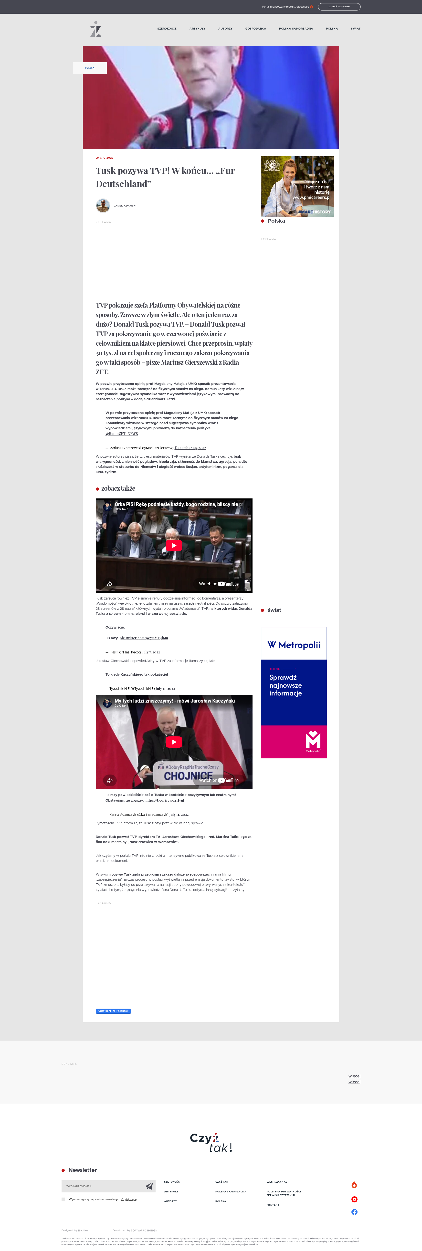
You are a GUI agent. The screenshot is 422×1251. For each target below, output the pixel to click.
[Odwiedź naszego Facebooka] (354, 1211)
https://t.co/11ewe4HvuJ (165, 800)
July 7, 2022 (151, 652)
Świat (356, 28)
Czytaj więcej (129, 1199)
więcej (354, 1076)
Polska (332, 28)
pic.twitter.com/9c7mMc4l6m (144, 638)
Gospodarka (255, 28)
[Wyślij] (149, 1186)
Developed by (122, 1230)
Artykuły (197, 28)
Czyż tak (221, 1182)
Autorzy (225, 28)
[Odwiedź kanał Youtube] (354, 1199)
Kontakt (273, 1205)
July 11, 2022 (165, 688)
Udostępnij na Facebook (113, 1011)
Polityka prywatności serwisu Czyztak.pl (284, 1193)
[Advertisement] (174, 261)
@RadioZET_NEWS (122, 433)
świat (273, 610)
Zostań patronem (339, 7)
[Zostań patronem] (354, 1185)
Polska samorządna (296, 28)
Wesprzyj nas (277, 1182)
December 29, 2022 (190, 447)
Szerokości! (167, 28)
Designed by (70, 1230)
